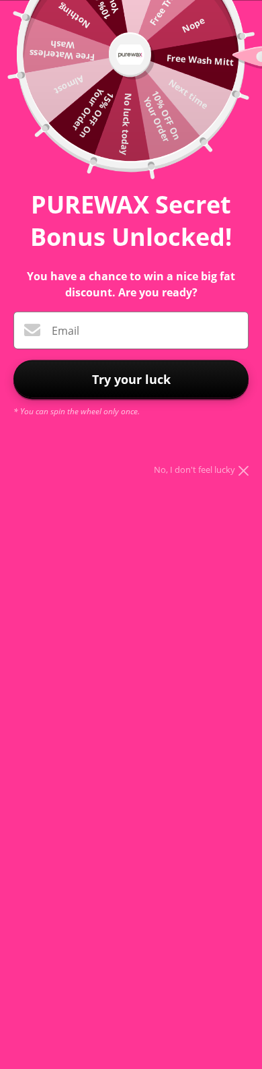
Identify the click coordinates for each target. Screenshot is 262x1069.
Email (65, 330)
